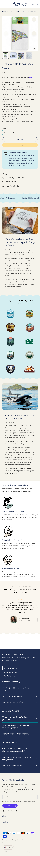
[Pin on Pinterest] (14, 186)
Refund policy (6, 840)
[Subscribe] (35, 797)
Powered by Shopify (26, 852)
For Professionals (9, 676)
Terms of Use (22, 801)
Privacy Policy (30, 801)
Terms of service (26, 840)
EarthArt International (13, 852)
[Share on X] (11, 186)
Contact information (7, 843)
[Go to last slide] (13, 628)
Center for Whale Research (24, 460)
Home (4, 12)
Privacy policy (15, 840)
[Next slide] (34, 33)
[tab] (5, 55)
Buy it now (20, 145)
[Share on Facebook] (8, 186)
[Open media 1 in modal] (34, 19)
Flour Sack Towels (14, 12)
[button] (3, 4)
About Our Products (10, 672)
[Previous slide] (6, 33)
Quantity (5, 128)
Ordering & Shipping (10, 668)
